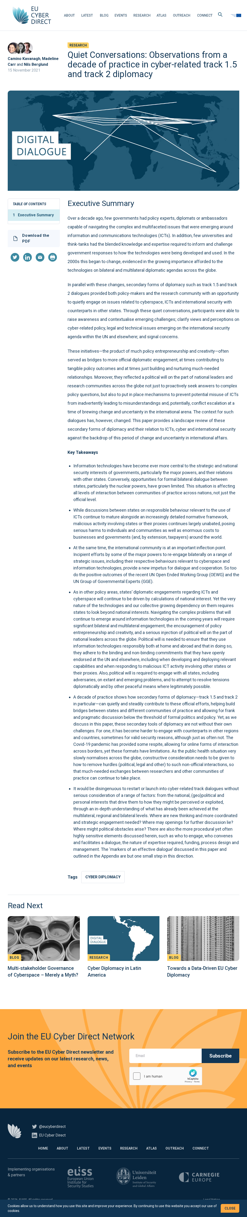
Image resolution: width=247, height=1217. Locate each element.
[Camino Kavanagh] (13, 48)
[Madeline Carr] (20, 48)
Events (121, 15)
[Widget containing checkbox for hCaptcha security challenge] (165, 1076)
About (69, 15)
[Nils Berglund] (27, 48)
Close (230, 1208)
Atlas (161, 15)
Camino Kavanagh (24, 58)
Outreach (181, 15)
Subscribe (220, 1056)
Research (142, 15)
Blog (104, 15)
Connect (205, 15)
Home (43, 1148)
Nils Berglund (36, 64)
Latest (87, 15)
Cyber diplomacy (103, 877)
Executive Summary (33, 215)
